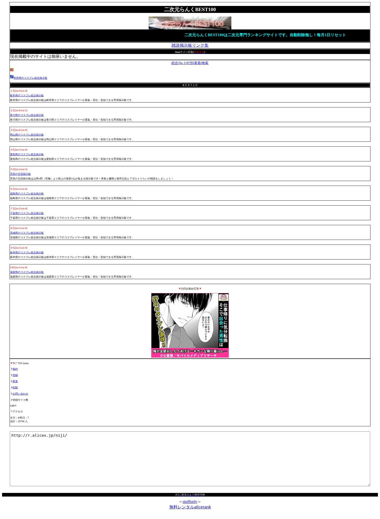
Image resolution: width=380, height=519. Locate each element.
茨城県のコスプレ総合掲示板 (27, 232)
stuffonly (190, 501)
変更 (15, 381)
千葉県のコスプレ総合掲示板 (27, 213)
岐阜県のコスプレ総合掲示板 (27, 95)
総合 (174, 63)
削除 (15, 387)
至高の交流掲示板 (20, 173)
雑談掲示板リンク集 (190, 45)
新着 (197, 63)
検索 (205, 63)
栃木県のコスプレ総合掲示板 (27, 252)
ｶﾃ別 (189, 63)
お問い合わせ (20, 393)
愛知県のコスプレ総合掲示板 (27, 154)
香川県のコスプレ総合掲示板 (27, 115)
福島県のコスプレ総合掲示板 (27, 193)
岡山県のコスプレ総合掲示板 (27, 134)
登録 (15, 375)
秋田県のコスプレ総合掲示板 (30, 77)
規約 (15, 368)
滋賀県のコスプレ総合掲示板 (27, 272)
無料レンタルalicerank (190, 507)
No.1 (182, 63)
